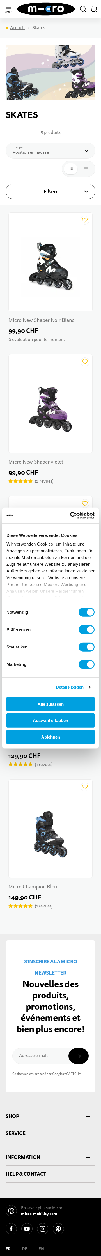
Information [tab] (23, 1157)
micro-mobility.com (39, 1213)
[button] (83, 9)
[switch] (87, 629)
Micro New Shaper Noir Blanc (41, 320)
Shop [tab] (12, 1116)
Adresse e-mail (33, 1056)
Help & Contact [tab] (26, 1174)
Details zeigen (70, 687)
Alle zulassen (51, 704)
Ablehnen (50, 736)
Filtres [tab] (51, 191)
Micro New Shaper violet (35, 462)
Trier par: (19, 147)
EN (41, 1249)
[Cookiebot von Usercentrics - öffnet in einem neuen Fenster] (71, 515)
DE (24, 1249)
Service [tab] (15, 1133)
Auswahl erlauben (50, 720)
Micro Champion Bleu (32, 886)
